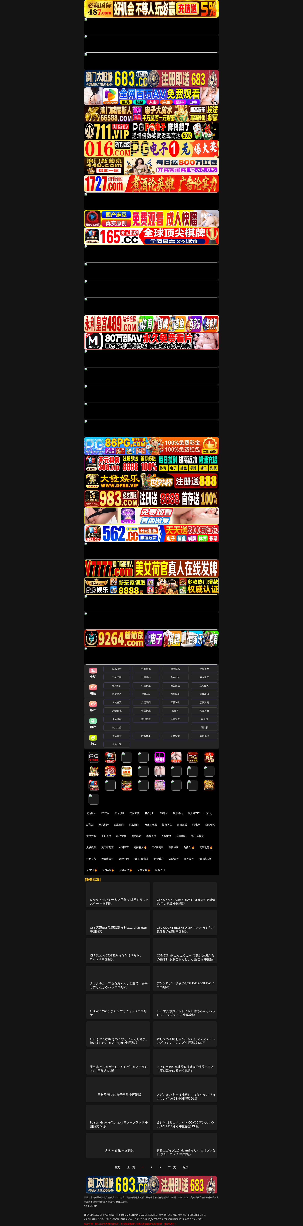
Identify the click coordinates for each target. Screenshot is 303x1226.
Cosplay (175, 677)
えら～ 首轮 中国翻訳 (119, 1150)
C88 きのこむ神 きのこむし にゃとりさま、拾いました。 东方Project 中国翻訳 (119, 1041)
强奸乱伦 (146, 668)
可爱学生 (175, 702)
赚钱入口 (160, 870)
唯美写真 (175, 719)
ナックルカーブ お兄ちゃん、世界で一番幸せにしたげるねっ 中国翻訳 (119, 985)
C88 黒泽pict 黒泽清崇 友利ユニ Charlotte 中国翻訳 (118, 929)
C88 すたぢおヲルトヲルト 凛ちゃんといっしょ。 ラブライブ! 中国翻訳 (186, 1013)
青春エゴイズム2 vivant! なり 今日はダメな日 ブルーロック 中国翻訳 (186, 1152)
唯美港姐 (175, 685)
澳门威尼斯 (205, 858)
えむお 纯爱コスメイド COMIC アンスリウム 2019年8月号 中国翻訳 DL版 (185, 1124)
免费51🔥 (189, 847)
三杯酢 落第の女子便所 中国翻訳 (119, 1095)
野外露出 (204, 693)
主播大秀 (91, 836)
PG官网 (105, 813)
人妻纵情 (175, 736)
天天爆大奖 (107, 858)
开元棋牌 (119, 813)
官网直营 (135, 813)
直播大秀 (189, 858)
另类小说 (117, 744)
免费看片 (159, 858)
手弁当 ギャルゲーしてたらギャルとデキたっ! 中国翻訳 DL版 (119, 1069)
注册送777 (194, 813)
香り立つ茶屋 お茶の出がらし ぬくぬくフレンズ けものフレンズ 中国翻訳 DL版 (186, 1041)
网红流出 (175, 693)
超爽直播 (182, 824)
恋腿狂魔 (204, 702)
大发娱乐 (91, 847)
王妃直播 (106, 836)
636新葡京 (158, 847)
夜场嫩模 (166, 836)
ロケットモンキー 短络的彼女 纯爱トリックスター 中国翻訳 (119, 901)
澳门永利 (149, 813)
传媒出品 (117, 727)
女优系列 (146, 702)
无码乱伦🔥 (206, 847)
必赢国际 (119, 824)
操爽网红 (167, 824)
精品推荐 (117, 668)
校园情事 (146, 736)
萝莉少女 (204, 668)
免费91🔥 (91, 870)
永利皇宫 (124, 847)
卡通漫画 (117, 719)
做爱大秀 (174, 858)
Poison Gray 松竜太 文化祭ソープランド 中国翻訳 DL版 (119, 1124)
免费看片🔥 (140, 847)
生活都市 (117, 736)
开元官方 (91, 858)
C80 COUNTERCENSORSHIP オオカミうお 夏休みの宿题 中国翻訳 (185, 929)
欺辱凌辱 (117, 693)
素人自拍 (204, 677)
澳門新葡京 (107, 847)
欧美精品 (175, 668)
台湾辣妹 (117, 685)
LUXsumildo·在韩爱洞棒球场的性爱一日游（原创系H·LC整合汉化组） (185, 1069)
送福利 (208, 813)
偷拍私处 (136, 836)
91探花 (146, 693)
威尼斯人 (91, 813)
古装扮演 (117, 702)
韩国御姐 (146, 685)
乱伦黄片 (121, 836)
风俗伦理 (204, 736)
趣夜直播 (151, 836)
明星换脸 (146, 710)
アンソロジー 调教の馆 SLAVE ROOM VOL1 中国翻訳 (186, 985)
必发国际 (181, 836)
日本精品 (146, 677)
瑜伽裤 (175, 710)
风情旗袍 (117, 710)
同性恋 (204, 727)
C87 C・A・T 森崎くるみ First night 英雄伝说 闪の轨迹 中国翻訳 (186, 901)
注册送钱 (178, 813)
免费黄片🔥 (143, 870)
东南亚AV (204, 685)
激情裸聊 (174, 847)
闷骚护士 (204, 710)
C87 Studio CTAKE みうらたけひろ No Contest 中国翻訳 (116, 957)
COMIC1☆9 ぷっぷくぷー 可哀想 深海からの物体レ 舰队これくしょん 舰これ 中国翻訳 (185, 959)
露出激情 (146, 719)
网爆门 (204, 719)
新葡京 (90, 824)
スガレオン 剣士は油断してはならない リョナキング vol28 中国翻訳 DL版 (186, 1096)
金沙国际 (124, 858)
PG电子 (164, 813)
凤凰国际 (134, 824)
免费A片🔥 (108, 870)
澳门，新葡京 (141, 858)
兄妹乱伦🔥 (125, 870)
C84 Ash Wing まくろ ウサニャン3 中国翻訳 (118, 1013)
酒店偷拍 (210, 824)
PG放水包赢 (150, 824)
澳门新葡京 (197, 836)
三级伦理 (117, 677)
